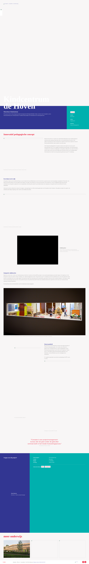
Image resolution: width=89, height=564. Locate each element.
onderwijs (72, 112)
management (47, 466)
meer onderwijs (13, 536)
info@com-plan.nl (36, 562)
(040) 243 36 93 (42, 562)
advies (42, 466)
